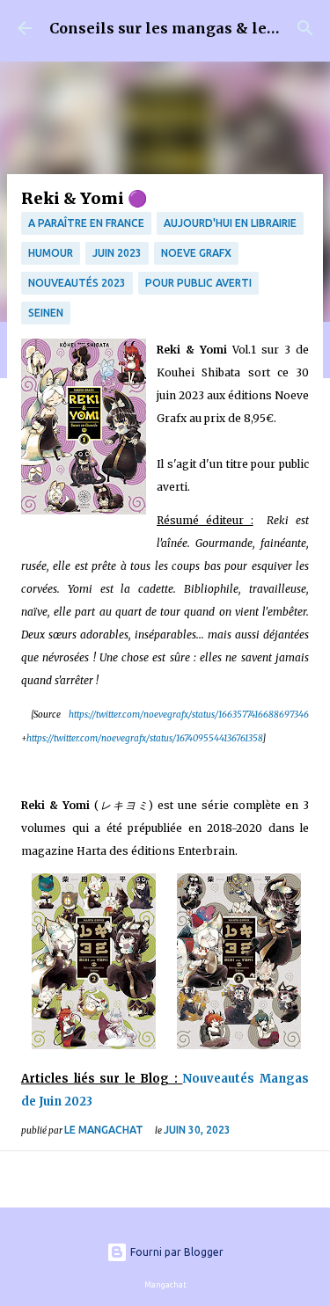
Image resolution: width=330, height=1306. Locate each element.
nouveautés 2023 (77, 282)
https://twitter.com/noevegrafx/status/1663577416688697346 (189, 714)
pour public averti (198, 282)
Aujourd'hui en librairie (230, 223)
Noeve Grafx (196, 253)
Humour (50, 253)
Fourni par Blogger (176, 1252)
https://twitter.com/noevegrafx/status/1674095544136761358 (144, 738)
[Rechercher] (305, 28)
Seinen (45, 312)
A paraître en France (86, 223)
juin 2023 (117, 253)
